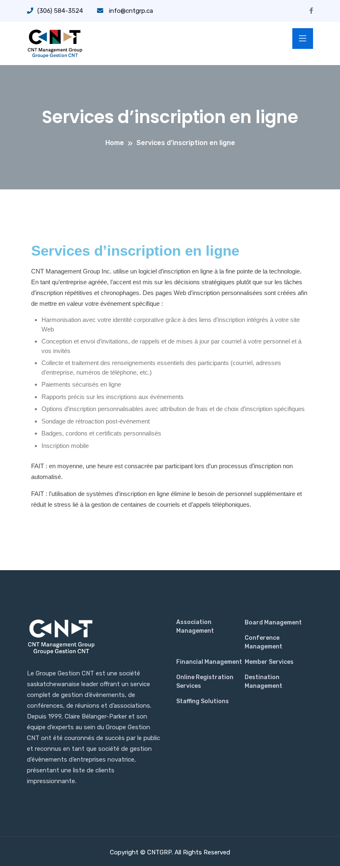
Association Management (195, 626)
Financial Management (209, 661)
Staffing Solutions (202, 701)
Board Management (273, 622)
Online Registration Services (204, 681)
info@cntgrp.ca (130, 11)
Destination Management (263, 681)
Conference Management (263, 642)
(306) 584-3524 (60, 11)
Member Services (269, 661)
